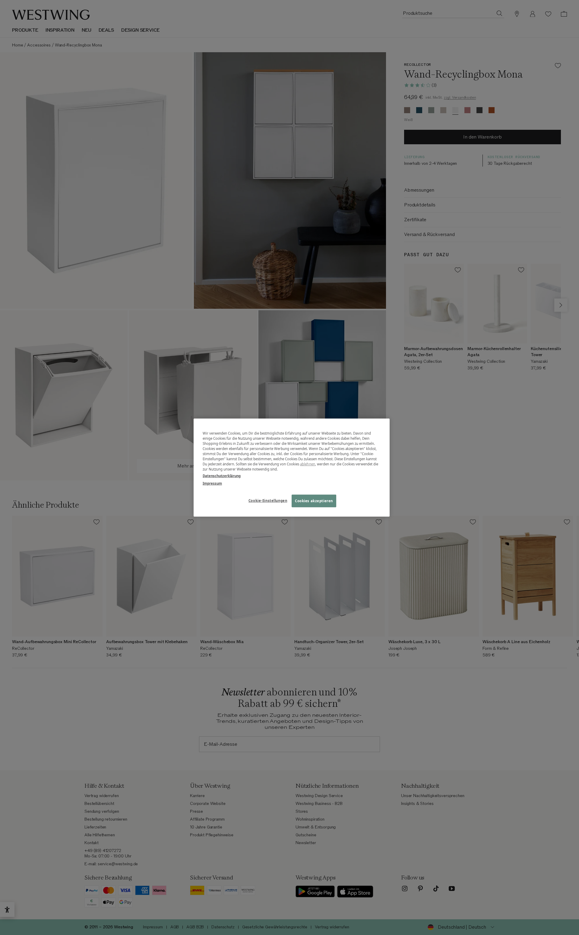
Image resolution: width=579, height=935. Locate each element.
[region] (292, 468)
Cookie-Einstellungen (267, 500)
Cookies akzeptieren (314, 500)
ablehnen (307, 464)
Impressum (212, 483)
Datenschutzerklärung (222, 475)
